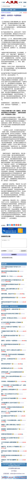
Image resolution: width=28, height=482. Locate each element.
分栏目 (7, 10)
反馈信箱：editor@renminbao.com (14, 473)
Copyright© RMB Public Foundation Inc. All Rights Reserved (14, 464)
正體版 (24, 2)
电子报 (20, 2)
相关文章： (5, 264)
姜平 (2, 18)
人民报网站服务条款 (14, 468)
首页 (3, 10)
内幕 (11, 10)
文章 (14, 10)
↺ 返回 (3, 2)
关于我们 (14, 471)
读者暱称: (4, 251)
